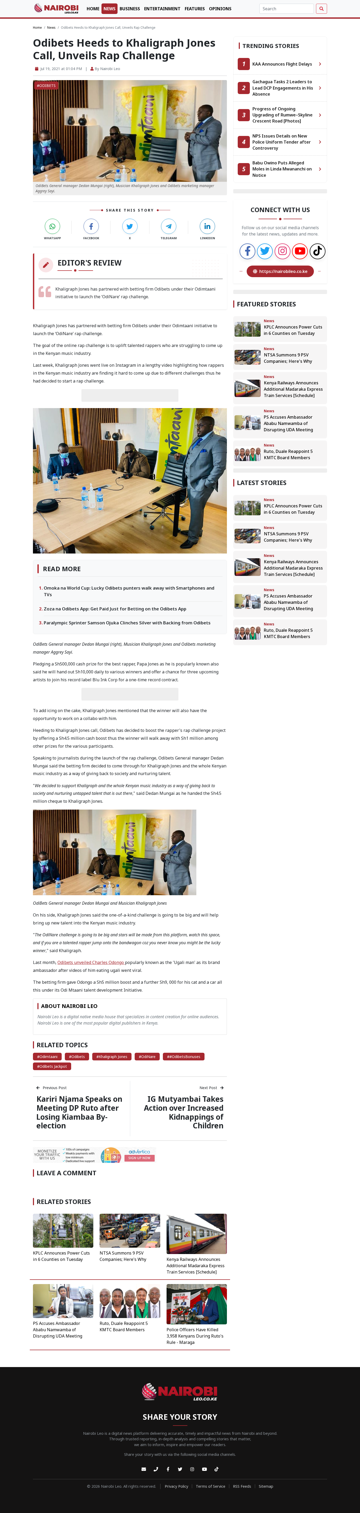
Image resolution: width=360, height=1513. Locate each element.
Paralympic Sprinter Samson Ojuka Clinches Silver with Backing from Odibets (127, 623)
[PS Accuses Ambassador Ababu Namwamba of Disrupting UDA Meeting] (63, 1301)
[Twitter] (180, 1469)
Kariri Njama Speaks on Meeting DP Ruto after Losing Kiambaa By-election (79, 1112)
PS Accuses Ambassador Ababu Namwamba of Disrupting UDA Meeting (57, 1329)
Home (93, 9)
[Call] (155, 1469)
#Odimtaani (47, 1056)
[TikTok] (216, 1469)
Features (195, 9)
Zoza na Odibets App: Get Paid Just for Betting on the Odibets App (115, 609)
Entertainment (162, 9)
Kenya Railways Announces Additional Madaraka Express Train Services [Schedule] (196, 1265)
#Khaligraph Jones (111, 1056)
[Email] (143, 1469)
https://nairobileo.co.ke (283, 271)
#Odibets (77, 1056)
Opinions (220, 9)
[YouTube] (204, 1469)
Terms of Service (210, 1486)
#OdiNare (147, 1056)
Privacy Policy (176, 1486)
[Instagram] (192, 1469)
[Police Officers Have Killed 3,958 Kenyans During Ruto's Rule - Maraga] (197, 1304)
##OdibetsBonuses (183, 1056)
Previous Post (54, 1087)
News (109, 9)
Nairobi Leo (110, 68)
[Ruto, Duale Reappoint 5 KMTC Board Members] (130, 1301)
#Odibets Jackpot (52, 1066)
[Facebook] (167, 1469)
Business (130, 9)
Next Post (209, 1087)
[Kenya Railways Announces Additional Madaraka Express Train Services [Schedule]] (197, 1233)
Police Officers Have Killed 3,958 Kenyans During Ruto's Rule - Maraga (195, 1336)
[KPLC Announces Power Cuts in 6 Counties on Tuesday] (63, 1230)
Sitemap (266, 1486)
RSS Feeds (242, 1486)
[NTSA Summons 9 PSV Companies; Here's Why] (130, 1230)
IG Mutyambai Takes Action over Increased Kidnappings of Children (183, 1112)
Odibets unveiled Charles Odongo (91, 962)
